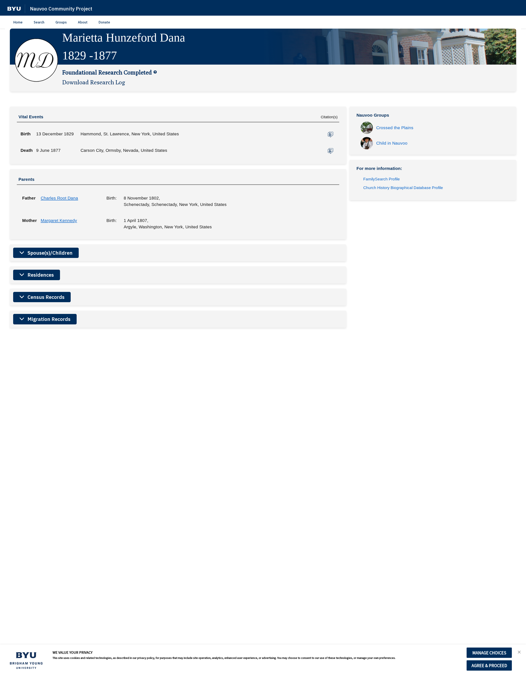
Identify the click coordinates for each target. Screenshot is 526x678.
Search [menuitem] (39, 22)
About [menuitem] (83, 22)
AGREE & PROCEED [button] (489, 665)
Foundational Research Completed (107, 72)
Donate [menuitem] (104, 22)
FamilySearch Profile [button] (381, 179)
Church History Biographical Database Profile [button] (403, 188)
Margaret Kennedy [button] (59, 220)
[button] (14, 9)
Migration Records (49, 319)
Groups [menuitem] (61, 22)
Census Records (46, 297)
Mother (28, 220)
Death (27, 150)
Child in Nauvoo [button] (391, 143)
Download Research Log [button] (93, 82)
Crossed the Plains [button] (394, 127)
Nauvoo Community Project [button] (61, 9)
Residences (41, 275)
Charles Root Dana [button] (59, 198)
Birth (26, 133)
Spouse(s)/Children (50, 253)
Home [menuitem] (18, 22)
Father (28, 198)
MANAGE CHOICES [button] (489, 653)
